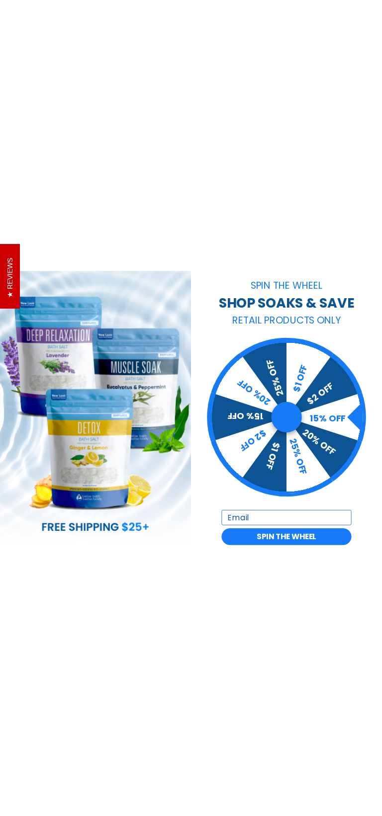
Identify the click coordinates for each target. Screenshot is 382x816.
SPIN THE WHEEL (286, 536)
